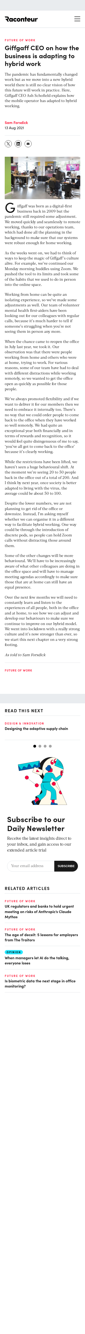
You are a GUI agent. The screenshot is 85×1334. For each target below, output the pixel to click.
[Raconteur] (21, 19)
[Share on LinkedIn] (18, 143)
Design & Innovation (24, 723)
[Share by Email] (28, 143)
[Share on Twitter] (8, 143)
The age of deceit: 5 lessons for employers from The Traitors (41, 937)
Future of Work (20, 40)
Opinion (14, 952)
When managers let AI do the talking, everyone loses (37, 960)
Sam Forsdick (16, 122)
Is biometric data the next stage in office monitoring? (40, 983)
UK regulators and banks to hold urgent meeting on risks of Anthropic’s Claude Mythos (39, 911)
